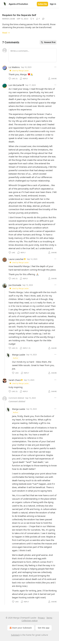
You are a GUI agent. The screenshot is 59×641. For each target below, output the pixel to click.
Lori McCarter (15, 85)
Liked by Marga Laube (20, 70)
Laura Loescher (16, 259)
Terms (49, 617)
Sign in (53, 4)
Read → (6, 32)
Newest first (50, 42)
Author (15, 358)
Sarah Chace (15, 380)
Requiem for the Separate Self (19, 15)
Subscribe (42, 4)
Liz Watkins (14, 67)
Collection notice (30, 620)
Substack (15, 635)
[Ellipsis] (55, 67)
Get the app (43, 627)
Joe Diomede (15, 285)
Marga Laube (8, 19)
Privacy (41, 617)
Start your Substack (22, 627)
